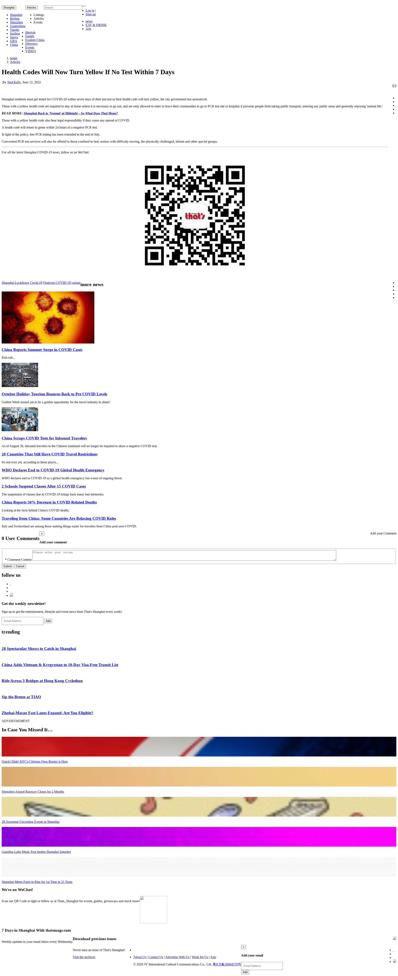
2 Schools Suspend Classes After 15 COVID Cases (44, 486)
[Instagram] (11, 595)
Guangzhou (17, 26)
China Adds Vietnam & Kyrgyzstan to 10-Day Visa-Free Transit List (60, 665)
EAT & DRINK (96, 25)
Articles (15, 62)
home (13, 58)
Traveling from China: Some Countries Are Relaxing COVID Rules (59, 518)
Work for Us (200, 957)
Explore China (34, 40)
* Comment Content (18, 559)
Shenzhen (16, 22)
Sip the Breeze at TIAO (21, 697)
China (14, 44)
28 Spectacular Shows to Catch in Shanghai (39, 648)
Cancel (20, 566)
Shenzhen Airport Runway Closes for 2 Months (33, 791)
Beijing (14, 18)
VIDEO (30, 51)
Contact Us (155, 957)
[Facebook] (203, 588)
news (89, 21)
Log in (90, 10)
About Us (139, 957)
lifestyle (30, 32)
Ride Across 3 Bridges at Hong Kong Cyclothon (42, 681)
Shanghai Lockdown (15, 282)
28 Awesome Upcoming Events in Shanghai (30, 821)
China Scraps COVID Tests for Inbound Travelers (44, 438)
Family (29, 36)
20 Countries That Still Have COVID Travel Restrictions (49, 454)
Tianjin (14, 30)
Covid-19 (36, 282)
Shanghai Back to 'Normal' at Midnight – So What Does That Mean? (71, 113)
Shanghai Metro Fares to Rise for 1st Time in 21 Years (37, 882)
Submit (7, 566)
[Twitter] (203, 584)
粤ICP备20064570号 (227, 964)
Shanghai (9, 7)
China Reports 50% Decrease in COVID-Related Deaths (49, 502)
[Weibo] (203, 591)
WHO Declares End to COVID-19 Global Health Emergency (53, 470)
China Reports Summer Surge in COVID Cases (42, 349)
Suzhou (15, 33)
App (213, 957)
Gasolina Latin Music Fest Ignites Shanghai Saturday (36, 851)
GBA (13, 41)
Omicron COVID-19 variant (61, 282)
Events (29, 47)
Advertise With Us (177, 957)
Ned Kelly (14, 82)
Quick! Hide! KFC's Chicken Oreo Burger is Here (35, 761)
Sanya (14, 37)
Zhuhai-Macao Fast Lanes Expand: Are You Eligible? (47, 713)
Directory (31, 43)
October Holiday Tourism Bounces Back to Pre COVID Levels (54, 394)
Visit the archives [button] (84, 957)
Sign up (91, 14)
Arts (88, 28)
